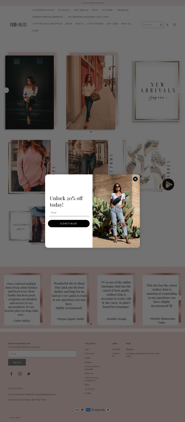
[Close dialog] (135, 179)
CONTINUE (68, 223)
